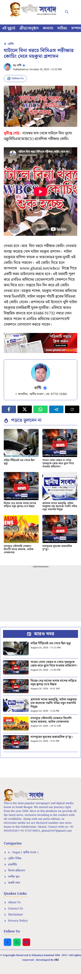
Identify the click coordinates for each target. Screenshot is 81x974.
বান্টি (19, 65)
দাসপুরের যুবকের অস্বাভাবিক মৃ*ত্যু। (57, 547)
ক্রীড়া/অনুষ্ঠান (29, 28)
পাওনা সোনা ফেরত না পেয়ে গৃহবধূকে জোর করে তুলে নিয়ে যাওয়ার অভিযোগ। (58, 463)
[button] (66, 12)
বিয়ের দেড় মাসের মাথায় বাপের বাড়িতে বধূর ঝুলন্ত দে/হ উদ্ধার (20, 505)
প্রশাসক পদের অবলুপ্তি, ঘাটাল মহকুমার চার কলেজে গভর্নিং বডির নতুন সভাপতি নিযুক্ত (59, 506)
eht (56, 959)
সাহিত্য (62, 28)
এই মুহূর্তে (8, 28)
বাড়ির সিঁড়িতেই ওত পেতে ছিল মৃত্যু (19, 461)
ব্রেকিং (11, 44)
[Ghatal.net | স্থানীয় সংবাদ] (34, 9)
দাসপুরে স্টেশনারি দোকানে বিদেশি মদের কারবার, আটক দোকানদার (18, 549)
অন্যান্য (48, 28)
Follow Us (18, 78)
